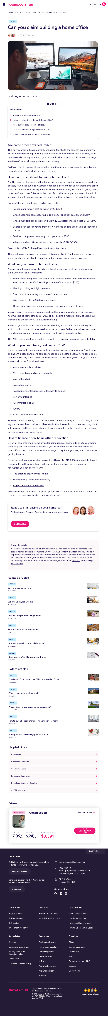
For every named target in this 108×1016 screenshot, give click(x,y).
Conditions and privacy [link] (19, 947)
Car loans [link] (43, 907)
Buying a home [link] (15, 913)
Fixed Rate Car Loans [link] (48, 913)
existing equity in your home (33, 473)
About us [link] (73, 936)
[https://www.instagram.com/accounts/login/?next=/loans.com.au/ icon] (66, 893)
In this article (16, 109)
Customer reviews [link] (77, 947)
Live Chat (76, 560)
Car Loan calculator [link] (47, 942)
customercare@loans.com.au (72, 862)
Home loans (13, 12)
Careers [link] (72, 966)
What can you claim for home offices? (29, 125)
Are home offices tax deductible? (27, 115)
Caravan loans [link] (75, 907)
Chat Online (16, 889)
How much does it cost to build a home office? (33, 120)
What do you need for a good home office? (31, 129)
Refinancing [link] (14, 923)
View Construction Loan (85, 831)
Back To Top (94, 851)
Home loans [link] (14, 907)
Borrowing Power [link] (46, 951)
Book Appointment (19, 871)
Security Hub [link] (75, 971)
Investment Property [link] (18, 928)
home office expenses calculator (77, 339)
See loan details (84, 812)
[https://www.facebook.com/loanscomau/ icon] (55, 893)
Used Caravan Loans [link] (78, 918)
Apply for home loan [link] (48, 966)
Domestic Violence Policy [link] (20, 963)
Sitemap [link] (42, 975)
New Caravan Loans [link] (78, 913)
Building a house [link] (16, 918)
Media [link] (72, 956)
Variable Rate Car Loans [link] (49, 918)
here (49, 991)
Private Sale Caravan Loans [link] (81, 928)
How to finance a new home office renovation (32, 134)
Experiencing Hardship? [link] (79, 961)
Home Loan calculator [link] (48, 947)
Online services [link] (45, 956)
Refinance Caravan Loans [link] (80, 923)
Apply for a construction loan (28, 485)
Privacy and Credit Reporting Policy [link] (17, 952)
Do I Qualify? (20, 524)
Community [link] (74, 951)
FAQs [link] (71, 942)
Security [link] (12, 942)
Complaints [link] (14, 958)
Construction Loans (28, 12)
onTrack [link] (42, 961)
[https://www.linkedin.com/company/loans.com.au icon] (61, 893)
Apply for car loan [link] (46, 971)
